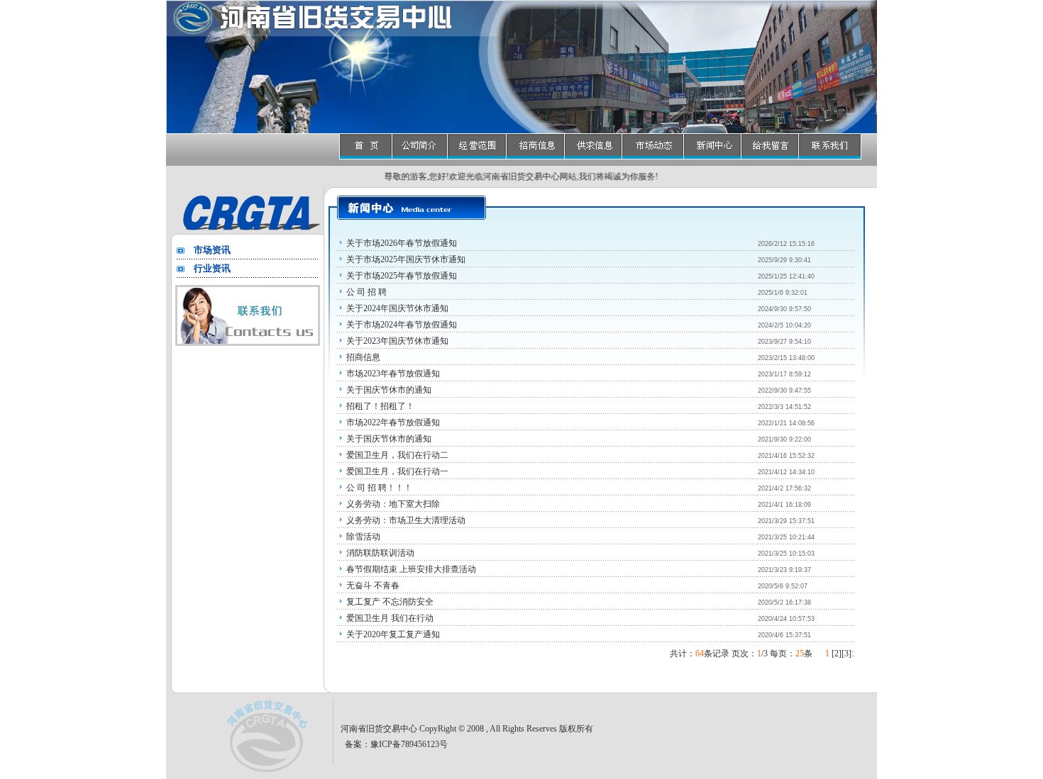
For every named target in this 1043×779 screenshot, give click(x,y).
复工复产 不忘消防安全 (390, 602)
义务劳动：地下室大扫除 (393, 504)
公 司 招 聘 (366, 292)
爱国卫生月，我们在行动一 (397, 471)
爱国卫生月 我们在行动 (390, 618)
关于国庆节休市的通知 (388, 390)
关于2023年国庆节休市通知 (397, 341)
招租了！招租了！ (380, 406)
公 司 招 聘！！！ (379, 488)
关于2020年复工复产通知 (393, 634)
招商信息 (363, 357)
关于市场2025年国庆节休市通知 (405, 259)
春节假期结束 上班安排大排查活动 (411, 569)
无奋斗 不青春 (372, 585)
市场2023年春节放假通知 (393, 374)
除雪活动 (363, 537)
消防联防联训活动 (380, 553)
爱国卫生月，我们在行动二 (397, 455)
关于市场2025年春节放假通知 (401, 276)
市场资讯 (212, 250)
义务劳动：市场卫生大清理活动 (405, 520)
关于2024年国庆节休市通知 (397, 308)
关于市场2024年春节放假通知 (401, 325)
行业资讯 (212, 268)
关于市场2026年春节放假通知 (401, 243)
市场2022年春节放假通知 (393, 422)
